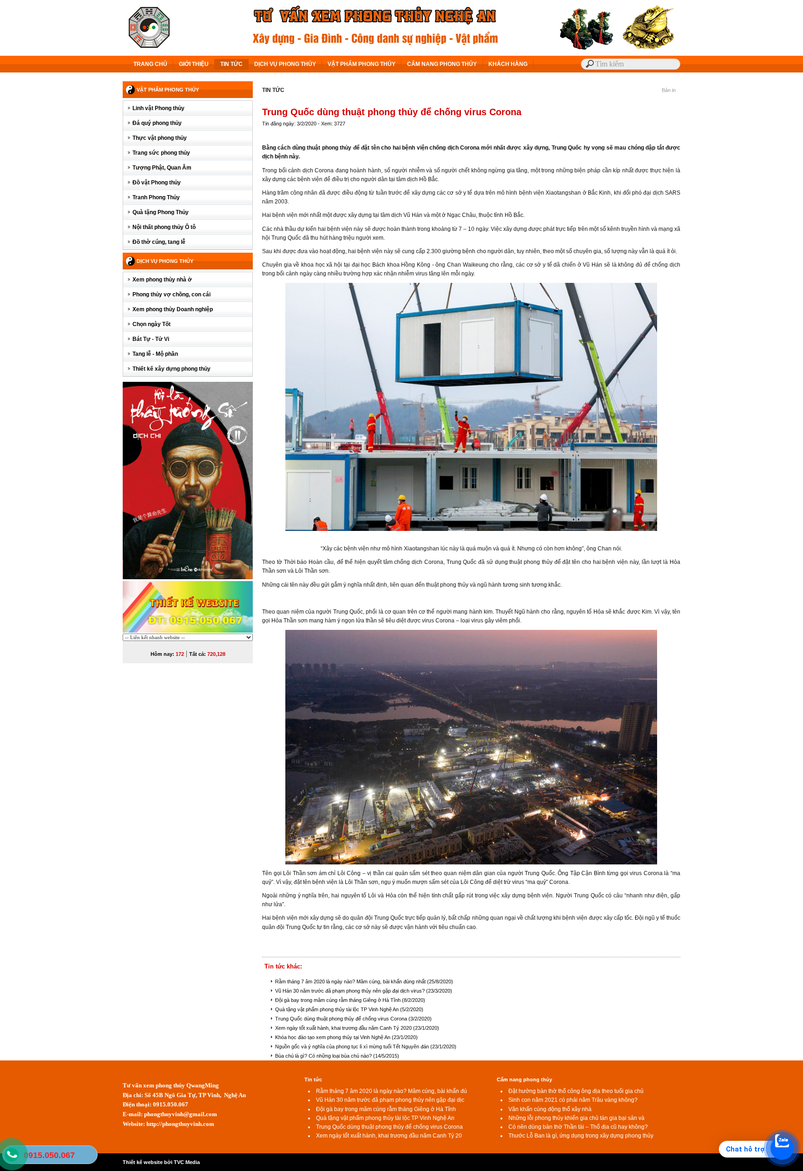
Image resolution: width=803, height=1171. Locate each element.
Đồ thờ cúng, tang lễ (158, 242)
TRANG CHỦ (150, 64)
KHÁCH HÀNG (507, 64)
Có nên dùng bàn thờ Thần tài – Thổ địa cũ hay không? (578, 1127)
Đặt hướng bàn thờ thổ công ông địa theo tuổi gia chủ (576, 1091)
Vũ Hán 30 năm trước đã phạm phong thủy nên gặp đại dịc (390, 1100)
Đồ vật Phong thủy (156, 182)
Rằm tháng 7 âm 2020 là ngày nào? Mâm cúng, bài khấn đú (391, 1091)
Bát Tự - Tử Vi (150, 339)
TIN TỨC (231, 64)
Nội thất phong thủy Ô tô (164, 227)
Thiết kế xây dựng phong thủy (171, 369)
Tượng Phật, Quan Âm (161, 167)
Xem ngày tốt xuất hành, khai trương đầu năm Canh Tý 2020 (344, 1028)
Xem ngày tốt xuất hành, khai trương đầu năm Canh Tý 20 (389, 1135)
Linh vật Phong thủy (158, 108)
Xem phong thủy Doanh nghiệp (172, 309)
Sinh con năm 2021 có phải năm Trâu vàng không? (573, 1100)
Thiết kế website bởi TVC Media (161, 1162)
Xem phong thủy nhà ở (162, 279)
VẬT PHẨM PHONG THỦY (361, 64)
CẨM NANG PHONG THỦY (442, 64)
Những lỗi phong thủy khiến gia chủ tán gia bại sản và (576, 1118)
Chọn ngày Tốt (151, 324)
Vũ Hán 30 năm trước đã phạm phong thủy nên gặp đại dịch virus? (350, 991)
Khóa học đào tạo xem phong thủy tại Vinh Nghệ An (333, 1037)
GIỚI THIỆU (194, 64)
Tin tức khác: (283, 966)
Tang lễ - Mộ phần (155, 354)
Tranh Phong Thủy (156, 197)
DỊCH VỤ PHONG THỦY (285, 64)
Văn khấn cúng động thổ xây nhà (550, 1109)
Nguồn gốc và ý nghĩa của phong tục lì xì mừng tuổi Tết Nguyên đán (352, 1046)
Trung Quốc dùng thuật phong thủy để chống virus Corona (341, 1018)
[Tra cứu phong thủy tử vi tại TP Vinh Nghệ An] (188, 480)
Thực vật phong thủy (159, 138)
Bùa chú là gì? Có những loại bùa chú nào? (324, 1056)
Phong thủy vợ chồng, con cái (171, 294)
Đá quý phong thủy (157, 123)
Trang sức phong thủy (161, 153)
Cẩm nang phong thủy (524, 1079)
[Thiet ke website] (188, 606)
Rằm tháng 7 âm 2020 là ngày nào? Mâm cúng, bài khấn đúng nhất (351, 981)
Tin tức (313, 1079)
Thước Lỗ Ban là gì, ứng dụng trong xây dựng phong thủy (580, 1135)
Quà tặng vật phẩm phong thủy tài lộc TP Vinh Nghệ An (337, 1009)
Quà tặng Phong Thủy (160, 212)
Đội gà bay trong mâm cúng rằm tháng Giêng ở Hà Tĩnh (338, 1000)
